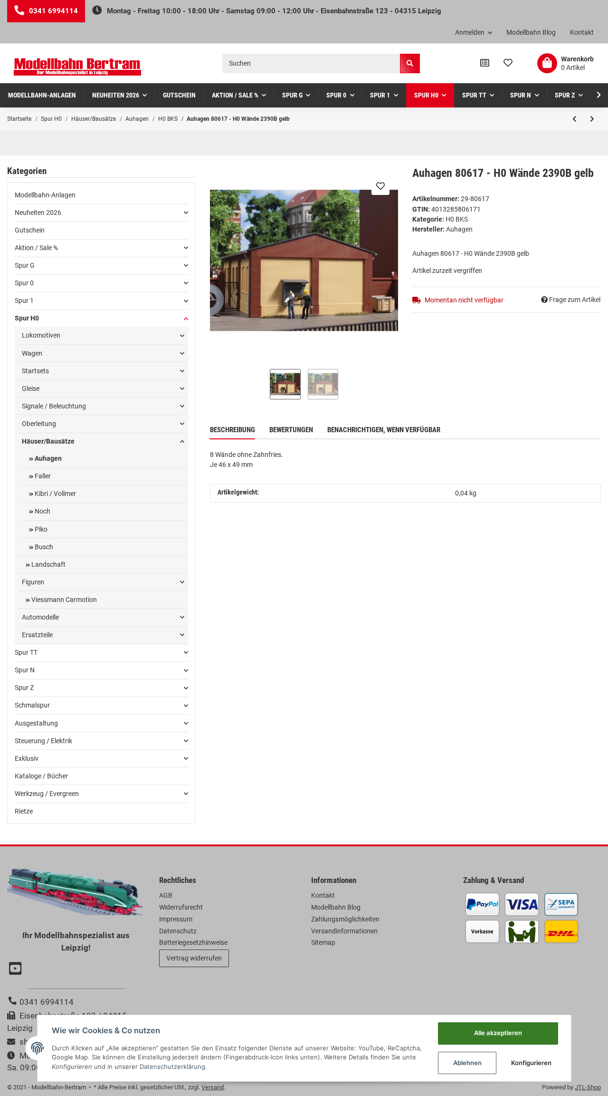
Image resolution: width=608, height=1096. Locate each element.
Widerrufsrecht (181, 907)
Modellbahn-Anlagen (45, 195)
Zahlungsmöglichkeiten (345, 919)
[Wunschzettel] (508, 63)
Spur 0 (24, 283)
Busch (43, 547)
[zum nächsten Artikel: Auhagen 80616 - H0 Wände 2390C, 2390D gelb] (592, 118)
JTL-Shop (588, 1087)
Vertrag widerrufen (194, 958)
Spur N (25, 670)
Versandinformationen (344, 931)
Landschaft (48, 564)
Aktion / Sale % (36, 248)
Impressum (175, 919)
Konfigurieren (531, 1063)
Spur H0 (27, 318)
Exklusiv (26, 758)
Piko (40, 529)
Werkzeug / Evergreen (47, 793)
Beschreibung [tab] (232, 430)
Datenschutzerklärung (172, 1066)
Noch (41, 511)
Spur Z (24, 687)
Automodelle (40, 617)
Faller (42, 476)
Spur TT (26, 652)
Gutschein (30, 230)
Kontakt (582, 32)
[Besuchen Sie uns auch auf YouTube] (16, 969)
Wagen (32, 353)
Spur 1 (24, 300)
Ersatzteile (37, 635)
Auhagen (47, 458)
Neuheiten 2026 (38, 212)
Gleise (30, 388)
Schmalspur (32, 705)
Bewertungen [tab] (291, 430)
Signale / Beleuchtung (54, 406)
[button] (474, 32)
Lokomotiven (41, 335)
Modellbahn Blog (531, 32)
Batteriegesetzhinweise (193, 942)
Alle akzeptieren (498, 1033)
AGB (165, 895)
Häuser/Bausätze (48, 441)
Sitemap (323, 942)
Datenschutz (178, 931)
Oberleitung (39, 423)
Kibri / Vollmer (54, 493)
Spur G (25, 265)
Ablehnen (467, 1063)
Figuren (33, 582)
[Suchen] (410, 63)
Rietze (24, 811)
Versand (212, 1087)
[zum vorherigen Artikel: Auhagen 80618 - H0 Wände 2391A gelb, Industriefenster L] (574, 118)
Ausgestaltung (36, 723)
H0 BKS (457, 219)
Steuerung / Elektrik (43, 741)
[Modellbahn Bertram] (77, 67)
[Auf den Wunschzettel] (380, 186)
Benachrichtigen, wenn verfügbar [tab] (383, 430)
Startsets (35, 371)
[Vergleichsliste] (484, 63)
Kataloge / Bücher (41, 776)
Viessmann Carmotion (63, 599)
